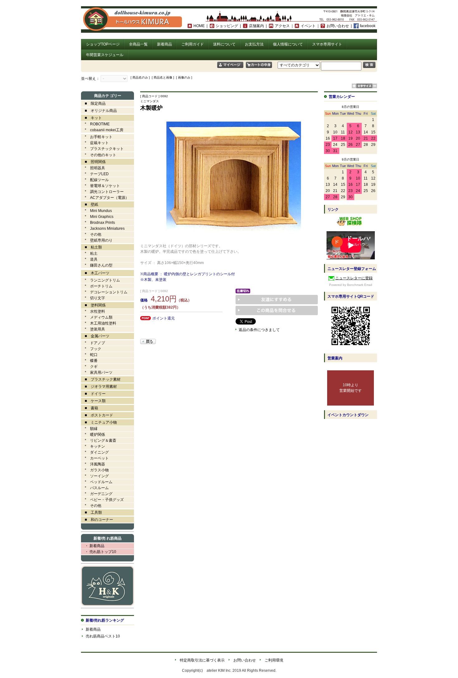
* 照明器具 (93, 168)
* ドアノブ (93, 343)
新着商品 (164, 44)
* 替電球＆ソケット (100, 186)
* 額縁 (89, 428)
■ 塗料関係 (93, 305)
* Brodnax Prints (98, 222)
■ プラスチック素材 (101, 379)
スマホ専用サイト (327, 44)
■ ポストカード (97, 415)
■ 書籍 (89, 408)
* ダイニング (95, 452)
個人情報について (288, 44)
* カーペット (95, 458)
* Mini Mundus (96, 211)
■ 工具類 (91, 512)
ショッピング (227, 26)
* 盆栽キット (95, 143)
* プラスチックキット (102, 149)
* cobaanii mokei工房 (104, 130)
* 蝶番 (89, 360)
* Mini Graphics (97, 216)
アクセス (282, 26)
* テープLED (95, 174)
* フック (91, 349)
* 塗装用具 (93, 329)
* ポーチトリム (96, 286)
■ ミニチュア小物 (99, 422)
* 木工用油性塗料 (98, 323)
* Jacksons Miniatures (103, 228)
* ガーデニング (96, 494)
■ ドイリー (93, 394)
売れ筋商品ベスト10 (103, 636)
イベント (308, 26)
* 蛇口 (89, 355)
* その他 (91, 234)
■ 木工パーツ (95, 273)
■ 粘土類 (91, 247)
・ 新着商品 (92, 546)
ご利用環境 (274, 660)
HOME (199, 26)
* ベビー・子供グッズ (102, 500)
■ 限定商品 (93, 103)
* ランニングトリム (100, 280)
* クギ (89, 366)
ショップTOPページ (103, 44)
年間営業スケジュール (104, 55)
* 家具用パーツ (96, 372)
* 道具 (89, 259)
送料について (224, 44)
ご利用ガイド (192, 44)
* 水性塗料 (93, 311)
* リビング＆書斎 (98, 440)
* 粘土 (89, 253)
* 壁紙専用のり (96, 240)
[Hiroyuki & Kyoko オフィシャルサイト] (107, 605)
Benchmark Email (359, 284)
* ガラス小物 (95, 470)
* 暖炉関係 (93, 434)
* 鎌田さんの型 (96, 265)
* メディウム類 (96, 317)
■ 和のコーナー (97, 519)
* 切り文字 (93, 298)
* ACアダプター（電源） (105, 197)
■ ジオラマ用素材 (99, 386)
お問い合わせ (338, 26)
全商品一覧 (138, 44)
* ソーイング (95, 476)
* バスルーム (95, 488)
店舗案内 (256, 26)
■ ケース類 (93, 401)
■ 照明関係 (93, 162)
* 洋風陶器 (93, 464)
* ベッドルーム (96, 482)
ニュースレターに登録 (354, 278)
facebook (367, 26)
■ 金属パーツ (95, 336)
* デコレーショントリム (104, 292)
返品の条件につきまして (259, 330)
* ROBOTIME (95, 124)
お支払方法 (254, 44)
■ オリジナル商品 (99, 110)
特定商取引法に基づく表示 (202, 660)
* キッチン (93, 446)
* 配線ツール (95, 180)
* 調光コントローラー (102, 192)
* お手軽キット (96, 137)
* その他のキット (98, 155)
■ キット (91, 118)
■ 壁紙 (89, 204)
